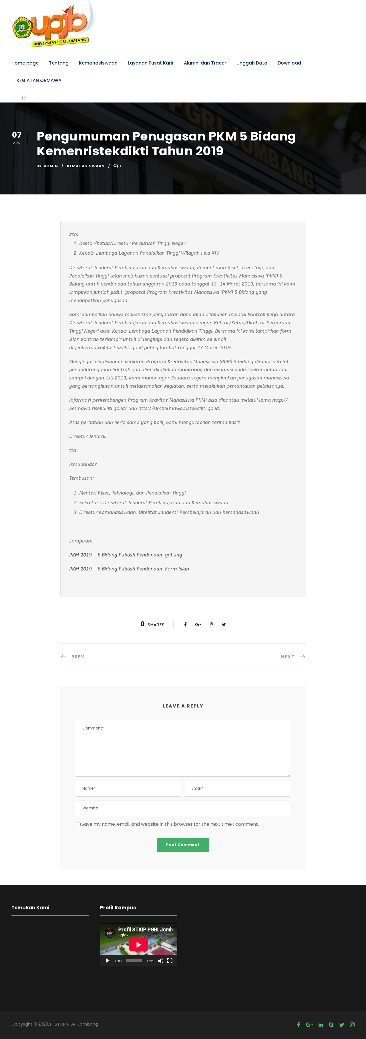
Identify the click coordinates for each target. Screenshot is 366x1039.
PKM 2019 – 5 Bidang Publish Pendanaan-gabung (125, 555)
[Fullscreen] (170, 961)
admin (51, 166)
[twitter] (341, 1025)
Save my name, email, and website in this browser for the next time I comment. (170, 824)
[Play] (107, 961)
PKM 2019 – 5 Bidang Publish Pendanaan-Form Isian (129, 569)
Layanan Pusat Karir (151, 63)
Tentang (59, 63)
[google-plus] (309, 1025)
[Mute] (161, 961)
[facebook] (298, 1025)
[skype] (331, 1025)
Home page (25, 63)
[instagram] (352, 1025)
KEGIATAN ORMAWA (39, 80)
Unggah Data (251, 63)
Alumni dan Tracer (205, 63)
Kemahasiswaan (98, 63)
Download (289, 63)
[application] (138, 944)
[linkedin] (321, 1025)
